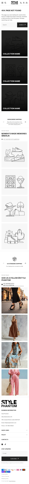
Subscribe (13, 458)
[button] (21, 3)
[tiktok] (5, 444)
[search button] (5, 3)
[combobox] (9, 24)
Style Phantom (12, 481)
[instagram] (2, 444)
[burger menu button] (2, 3)
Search (21, 25)
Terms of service (5, 476)
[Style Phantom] (14, 2)
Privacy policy (4, 474)
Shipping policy (4, 478)
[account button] (24, 3)
